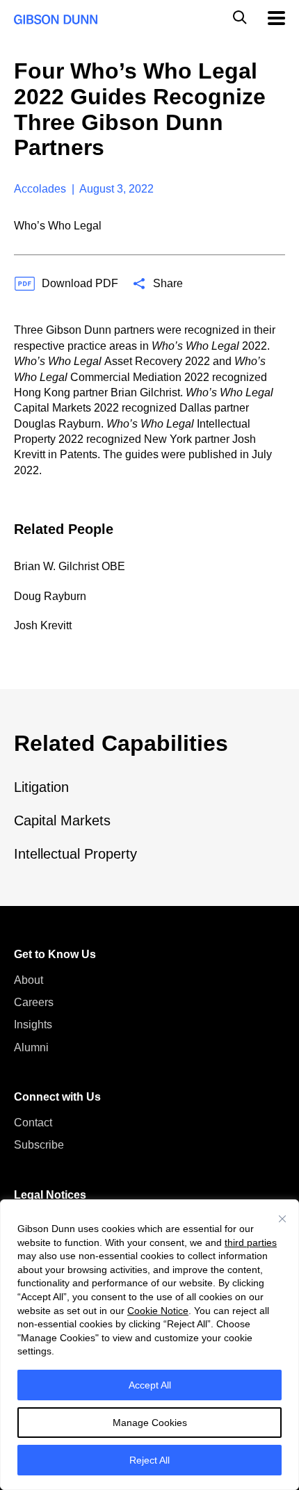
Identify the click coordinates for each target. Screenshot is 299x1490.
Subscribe (39, 1145)
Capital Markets (62, 820)
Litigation (41, 787)
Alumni (31, 1047)
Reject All (149, 1460)
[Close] (282, 1219)
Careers (34, 1002)
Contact (33, 1122)
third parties (251, 1242)
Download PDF (80, 283)
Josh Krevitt (43, 625)
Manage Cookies (150, 1422)
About (28, 980)
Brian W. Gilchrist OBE (69, 566)
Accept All (150, 1385)
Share (168, 283)
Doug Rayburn (50, 596)
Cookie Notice (157, 1310)
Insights (33, 1024)
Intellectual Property (75, 853)
